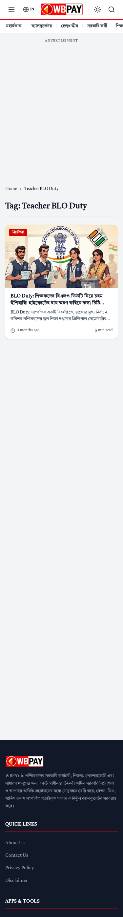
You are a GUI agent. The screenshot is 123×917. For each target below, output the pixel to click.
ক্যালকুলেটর (41, 26)
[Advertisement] (61, 107)
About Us (15, 843)
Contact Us (16, 855)
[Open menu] (11, 9)
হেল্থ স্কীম (69, 26)
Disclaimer (16, 881)
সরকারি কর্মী (97, 26)
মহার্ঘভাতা (14, 26)
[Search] (111, 9)
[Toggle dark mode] (98, 9)
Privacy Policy (19, 868)
